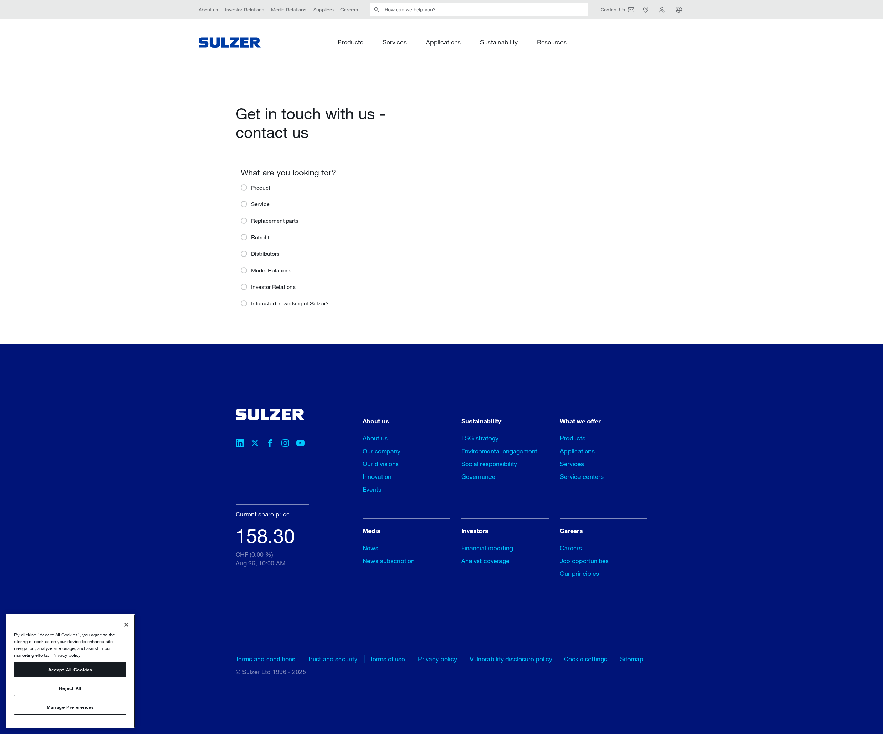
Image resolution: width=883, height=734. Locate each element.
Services (395, 42)
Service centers (582, 476)
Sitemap (631, 659)
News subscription (389, 560)
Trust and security (332, 659)
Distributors (265, 253)
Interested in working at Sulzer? (290, 303)
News (370, 548)
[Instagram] (285, 444)
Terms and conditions (265, 659)
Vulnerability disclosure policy (511, 659)
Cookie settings (585, 659)
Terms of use (387, 659)
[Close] (126, 624)
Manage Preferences (70, 707)
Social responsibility (489, 463)
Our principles (579, 573)
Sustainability (499, 42)
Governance (478, 476)
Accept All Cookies (70, 670)
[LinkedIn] (240, 444)
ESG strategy (479, 438)
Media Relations (288, 9)
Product (260, 187)
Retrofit (260, 237)
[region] (70, 671)
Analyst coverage (485, 560)
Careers (349, 9)
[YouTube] (300, 444)
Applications (443, 42)
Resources (552, 42)
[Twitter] (255, 444)
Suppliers (323, 9)
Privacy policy (437, 659)
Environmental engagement (499, 451)
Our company (381, 451)
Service (260, 204)
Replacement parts (274, 220)
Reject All (70, 688)
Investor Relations (244, 9)
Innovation (377, 476)
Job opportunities (584, 560)
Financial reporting (487, 548)
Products (350, 42)
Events (372, 489)
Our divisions (381, 463)
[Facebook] (270, 444)
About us (208, 9)
